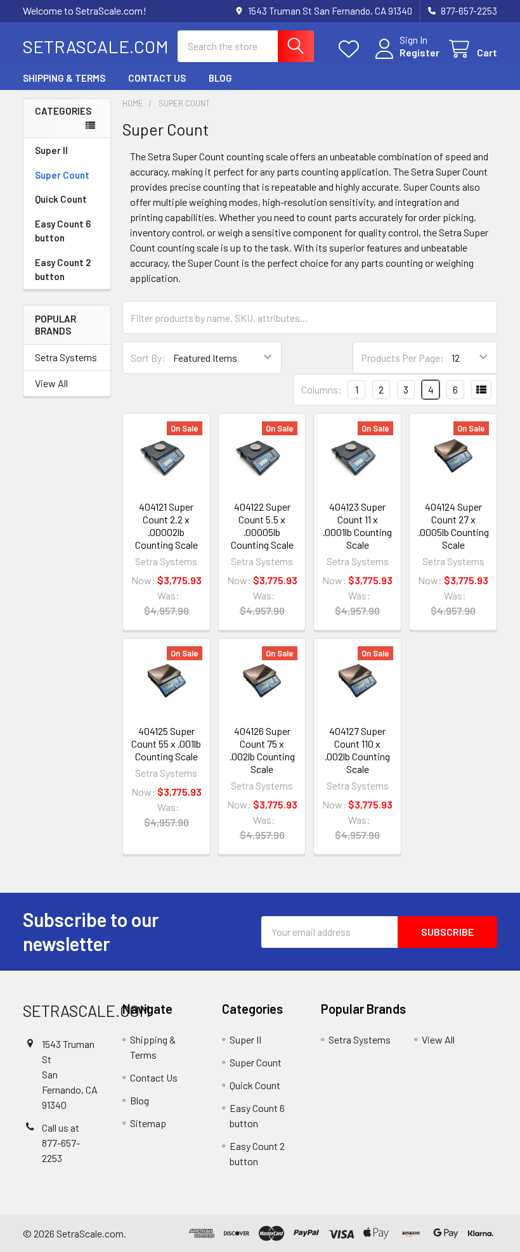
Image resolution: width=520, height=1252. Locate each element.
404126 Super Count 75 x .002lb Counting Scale (262, 750)
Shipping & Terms (64, 78)
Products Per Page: (402, 358)
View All (51, 383)
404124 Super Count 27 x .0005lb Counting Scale (453, 526)
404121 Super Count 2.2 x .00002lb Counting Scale (166, 526)
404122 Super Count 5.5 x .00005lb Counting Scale (262, 526)
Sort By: (148, 358)
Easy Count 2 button (63, 270)
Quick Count (61, 199)
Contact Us (157, 78)
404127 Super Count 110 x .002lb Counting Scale (357, 750)
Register (419, 52)
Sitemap (148, 1123)
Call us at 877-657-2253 (61, 1142)
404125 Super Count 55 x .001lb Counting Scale (166, 743)
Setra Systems (66, 357)
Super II (51, 150)
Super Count (62, 175)
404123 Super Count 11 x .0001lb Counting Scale (357, 526)
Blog (220, 78)
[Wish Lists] (352, 49)
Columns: (321, 389)
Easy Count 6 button (63, 231)
